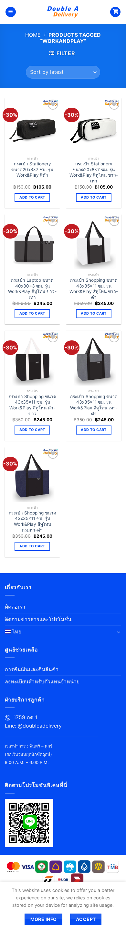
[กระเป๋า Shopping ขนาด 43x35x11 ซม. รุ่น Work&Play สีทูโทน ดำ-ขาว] (32, 358)
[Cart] (115, 12)
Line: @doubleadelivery (33, 725)
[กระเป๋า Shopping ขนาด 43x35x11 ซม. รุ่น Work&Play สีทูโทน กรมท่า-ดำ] (32, 474)
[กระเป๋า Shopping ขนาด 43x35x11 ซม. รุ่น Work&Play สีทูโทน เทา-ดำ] (93, 358)
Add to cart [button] (32, 197)
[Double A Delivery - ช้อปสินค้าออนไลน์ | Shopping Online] (63, 12)
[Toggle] (118, 632)
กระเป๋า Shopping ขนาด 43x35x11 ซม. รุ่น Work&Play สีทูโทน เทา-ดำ (94, 405)
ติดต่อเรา (15, 606)
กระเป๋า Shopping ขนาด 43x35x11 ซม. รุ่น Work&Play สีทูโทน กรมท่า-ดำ (32, 521)
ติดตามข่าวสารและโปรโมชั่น (38, 619)
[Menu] (10, 12)
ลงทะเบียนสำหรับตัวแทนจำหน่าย (42, 681)
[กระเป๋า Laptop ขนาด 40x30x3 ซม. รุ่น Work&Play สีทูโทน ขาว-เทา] (32, 241)
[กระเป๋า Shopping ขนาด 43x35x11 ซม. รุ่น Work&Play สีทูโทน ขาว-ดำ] (93, 241)
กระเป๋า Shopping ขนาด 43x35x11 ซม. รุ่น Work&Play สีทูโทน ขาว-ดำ (93, 289)
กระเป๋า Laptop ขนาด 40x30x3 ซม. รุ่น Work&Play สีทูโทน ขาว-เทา (32, 289)
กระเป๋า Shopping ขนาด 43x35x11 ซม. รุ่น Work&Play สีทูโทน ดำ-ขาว (32, 405)
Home (33, 35)
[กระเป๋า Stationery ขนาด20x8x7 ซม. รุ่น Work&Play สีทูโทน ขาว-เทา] (93, 125)
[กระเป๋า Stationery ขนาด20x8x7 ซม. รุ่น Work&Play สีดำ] (32, 125)
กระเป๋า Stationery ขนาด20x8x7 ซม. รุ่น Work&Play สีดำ (32, 169)
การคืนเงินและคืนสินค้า (31, 669)
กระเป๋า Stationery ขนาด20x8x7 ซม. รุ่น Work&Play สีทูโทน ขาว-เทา (93, 172)
